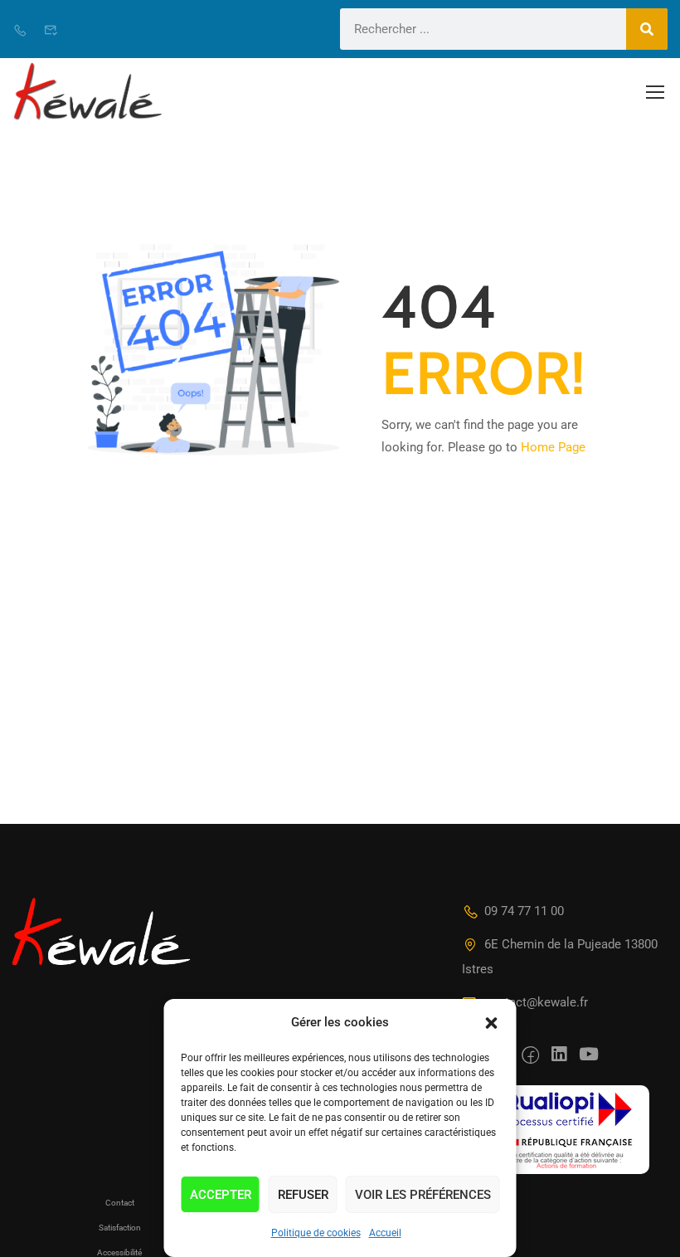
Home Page (553, 447)
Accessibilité (119, 1252)
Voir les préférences (423, 1194)
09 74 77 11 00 (524, 911)
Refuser (303, 1194)
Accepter (220, 1194)
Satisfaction (120, 1227)
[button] (491, 1023)
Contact (119, 1202)
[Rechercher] (647, 29)
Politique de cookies (316, 1233)
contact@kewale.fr (536, 1002)
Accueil (385, 1233)
